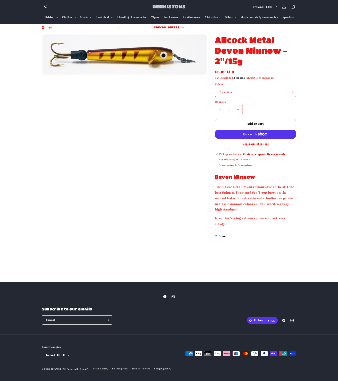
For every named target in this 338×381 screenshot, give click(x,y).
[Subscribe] (107, 320)
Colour (219, 84)
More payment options (256, 143)
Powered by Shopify (78, 368)
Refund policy (100, 368)
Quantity (220, 101)
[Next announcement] (218, 27)
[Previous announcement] (119, 27)
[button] (46, 6)
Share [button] (223, 236)
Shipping (239, 77)
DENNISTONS (58, 368)
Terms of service (141, 368)
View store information (235, 165)
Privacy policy (120, 368)
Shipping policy (162, 368)
